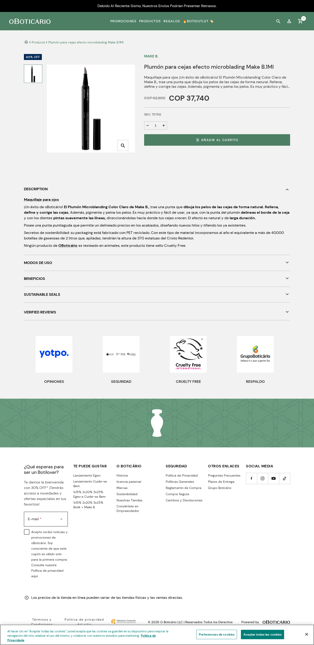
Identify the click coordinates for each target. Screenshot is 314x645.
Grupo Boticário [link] (219, 488)
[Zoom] (122, 145)
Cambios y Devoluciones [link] (184, 500)
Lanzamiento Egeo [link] (86, 475)
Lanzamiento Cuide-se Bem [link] (90, 483)
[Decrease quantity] (147, 125)
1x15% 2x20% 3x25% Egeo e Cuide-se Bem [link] (89, 494)
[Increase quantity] (163, 125)
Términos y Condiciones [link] (42, 621)
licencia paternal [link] (129, 482)
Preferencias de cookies (216, 634)
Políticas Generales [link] (180, 482)
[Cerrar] (307, 634)
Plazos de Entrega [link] (221, 482)
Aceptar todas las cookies (262, 634)
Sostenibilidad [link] (127, 494)
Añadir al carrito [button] (219, 140)
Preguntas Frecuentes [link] (224, 475)
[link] (289, 21)
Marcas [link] (122, 488)
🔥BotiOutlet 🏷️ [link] (198, 21)
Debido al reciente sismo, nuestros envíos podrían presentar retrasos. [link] (157, 5)
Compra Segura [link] (177, 494)
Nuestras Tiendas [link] (130, 500)
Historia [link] (122, 475)
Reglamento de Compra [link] (183, 488)
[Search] (278, 21)
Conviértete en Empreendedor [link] (128, 508)
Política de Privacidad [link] (182, 475)
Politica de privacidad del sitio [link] (84, 621)
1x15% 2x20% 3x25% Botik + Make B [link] (88, 504)
